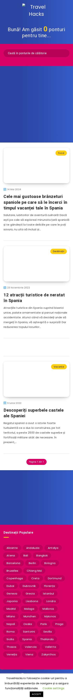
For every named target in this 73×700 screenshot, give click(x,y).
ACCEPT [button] (36, 694)
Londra (51, 601)
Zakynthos (48, 654)
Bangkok (42, 555)
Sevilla (47, 631)
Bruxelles (12, 571)
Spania (27, 639)
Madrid (11, 609)
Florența (49, 586)
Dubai (10, 586)
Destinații (58, 251)
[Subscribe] (65, 506)
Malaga (29, 609)
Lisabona (32, 601)
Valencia (30, 647)
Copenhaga (15, 578)
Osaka (27, 624)
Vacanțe (59, 366)
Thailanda (47, 639)
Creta (35, 578)
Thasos (11, 647)
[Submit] (64, 53)
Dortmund (54, 578)
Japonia (12, 601)
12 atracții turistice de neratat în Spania (34, 297)
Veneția (12, 654)
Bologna (49, 563)
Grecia (30, 593)
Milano (11, 616)
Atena (11, 555)
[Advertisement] (36, 104)
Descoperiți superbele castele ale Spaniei (34, 413)
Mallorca (48, 609)
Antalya (53, 548)
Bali (25, 555)
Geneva (12, 593)
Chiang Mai (34, 571)
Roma (11, 631)
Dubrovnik (29, 586)
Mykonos (50, 616)
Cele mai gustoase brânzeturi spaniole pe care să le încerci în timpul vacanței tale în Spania (35, 202)
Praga (59, 624)
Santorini (29, 631)
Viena (29, 654)
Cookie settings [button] (53, 688)
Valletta (50, 647)
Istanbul (48, 593)
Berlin (32, 563)
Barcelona (13, 563)
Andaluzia (33, 548)
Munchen (30, 616)
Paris (43, 624)
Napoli (11, 624)
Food (61, 153)
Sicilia (10, 639)
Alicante (12, 548)
